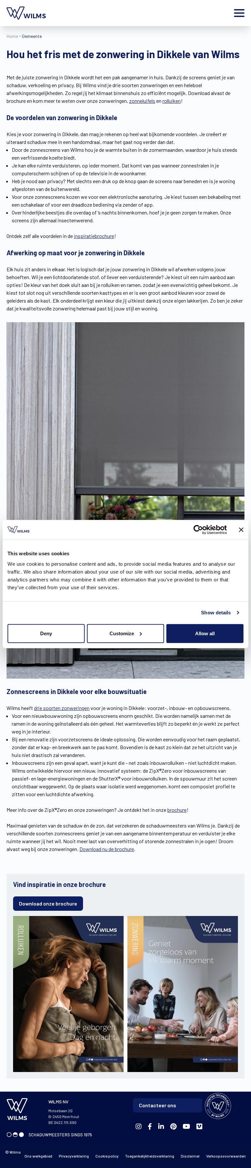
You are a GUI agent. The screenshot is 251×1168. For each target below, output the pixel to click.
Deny (46, 633)
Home (12, 36)
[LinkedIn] (161, 1126)
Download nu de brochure (106, 849)
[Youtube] (186, 1126)
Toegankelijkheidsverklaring (149, 1156)
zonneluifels (142, 101)
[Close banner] (241, 530)
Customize (121, 633)
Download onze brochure (48, 903)
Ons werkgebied (38, 1156)
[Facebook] (138, 1126)
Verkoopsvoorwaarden (226, 1156)
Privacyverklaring (74, 1156)
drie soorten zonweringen (62, 708)
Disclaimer (190, 1156)
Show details (216, 612)
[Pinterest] (173, 1126)
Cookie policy (107, 1156)
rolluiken (171, 101)
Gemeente (32, 36)
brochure (177, 810)
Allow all (205, 633)
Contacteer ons (157, 1105)
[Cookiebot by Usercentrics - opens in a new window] (198, 530)
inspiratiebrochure (94, 236)
